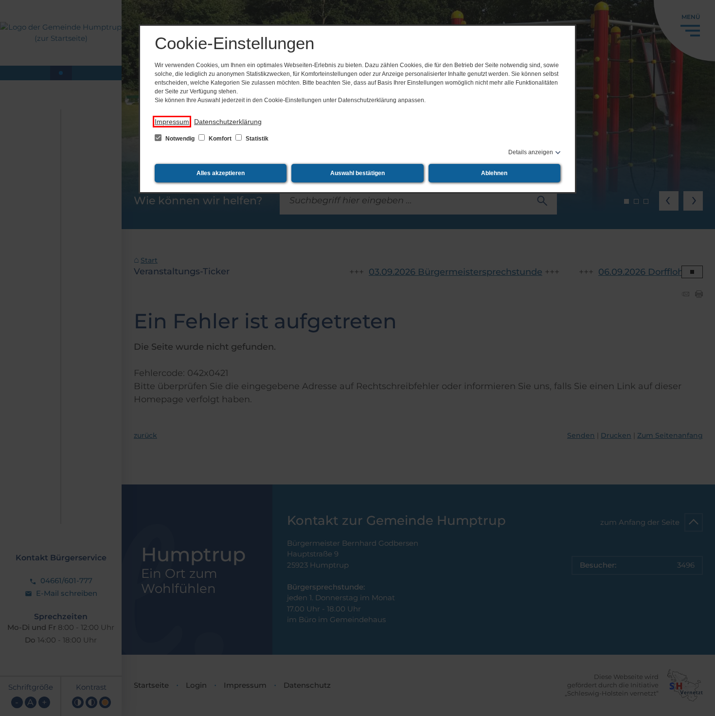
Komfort (220, 138)
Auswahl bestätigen (357, 173)
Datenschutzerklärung (228, 121)
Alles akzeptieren (221, 173)
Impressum (172, 121)
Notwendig (180, 138)
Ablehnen (494, 173)
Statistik (256, 138)
